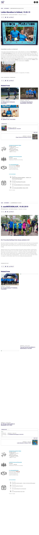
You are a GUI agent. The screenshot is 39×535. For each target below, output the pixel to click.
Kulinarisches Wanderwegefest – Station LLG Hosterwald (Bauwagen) (23, 483)
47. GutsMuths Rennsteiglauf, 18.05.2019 (15, 434)
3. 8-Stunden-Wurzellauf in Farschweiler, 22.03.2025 (26, 102)
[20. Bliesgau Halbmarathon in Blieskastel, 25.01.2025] (10, 385)
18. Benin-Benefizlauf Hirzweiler (18, 181)
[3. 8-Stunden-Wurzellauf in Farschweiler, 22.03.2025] (29, 93)
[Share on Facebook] (2, 17)
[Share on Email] (11, 17)
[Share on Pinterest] (7, 17)
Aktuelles (11, 14)
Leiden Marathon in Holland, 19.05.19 (24, 443)
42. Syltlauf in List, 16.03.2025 (8, 119)
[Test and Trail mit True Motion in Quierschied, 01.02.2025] (29, 308)
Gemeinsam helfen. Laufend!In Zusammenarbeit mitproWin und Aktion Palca (14, 168)
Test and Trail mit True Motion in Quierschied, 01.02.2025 (27, 347)
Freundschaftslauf (4, 263)
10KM (2, 77)
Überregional (12, 77)
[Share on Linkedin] (9, 17)
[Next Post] (35, 136)
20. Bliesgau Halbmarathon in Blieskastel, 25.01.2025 (8, 424)
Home (2, 8)
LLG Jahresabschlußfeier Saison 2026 (20, 187)
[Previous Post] (4, 128)
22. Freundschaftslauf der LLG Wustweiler (21, 184)
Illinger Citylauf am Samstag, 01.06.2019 (23, 137)
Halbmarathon (6, 77)
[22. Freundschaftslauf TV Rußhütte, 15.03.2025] (10, 279)
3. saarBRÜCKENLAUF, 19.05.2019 (14, 128)
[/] (35, 2)
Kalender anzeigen (12, 493)
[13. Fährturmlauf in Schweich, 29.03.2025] (10, 93)
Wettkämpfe (6, 8)
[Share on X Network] (4, 17)
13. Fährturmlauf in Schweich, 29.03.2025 (8, 102)
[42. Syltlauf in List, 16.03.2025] (10, 110)
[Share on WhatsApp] (6, 17)
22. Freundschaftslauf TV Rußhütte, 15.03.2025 (9, 288)
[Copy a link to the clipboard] (13, 17)
